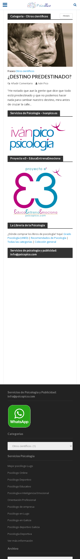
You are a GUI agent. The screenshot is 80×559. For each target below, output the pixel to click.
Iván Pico (43, 83)
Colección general (45, 242)
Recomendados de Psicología (48, 238)
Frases (66, 15)
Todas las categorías (20, 242)
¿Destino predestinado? (39, 76)
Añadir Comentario (22, 83)
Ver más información (20, 540)
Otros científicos (25, 71)
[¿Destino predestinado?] (40, 45)
